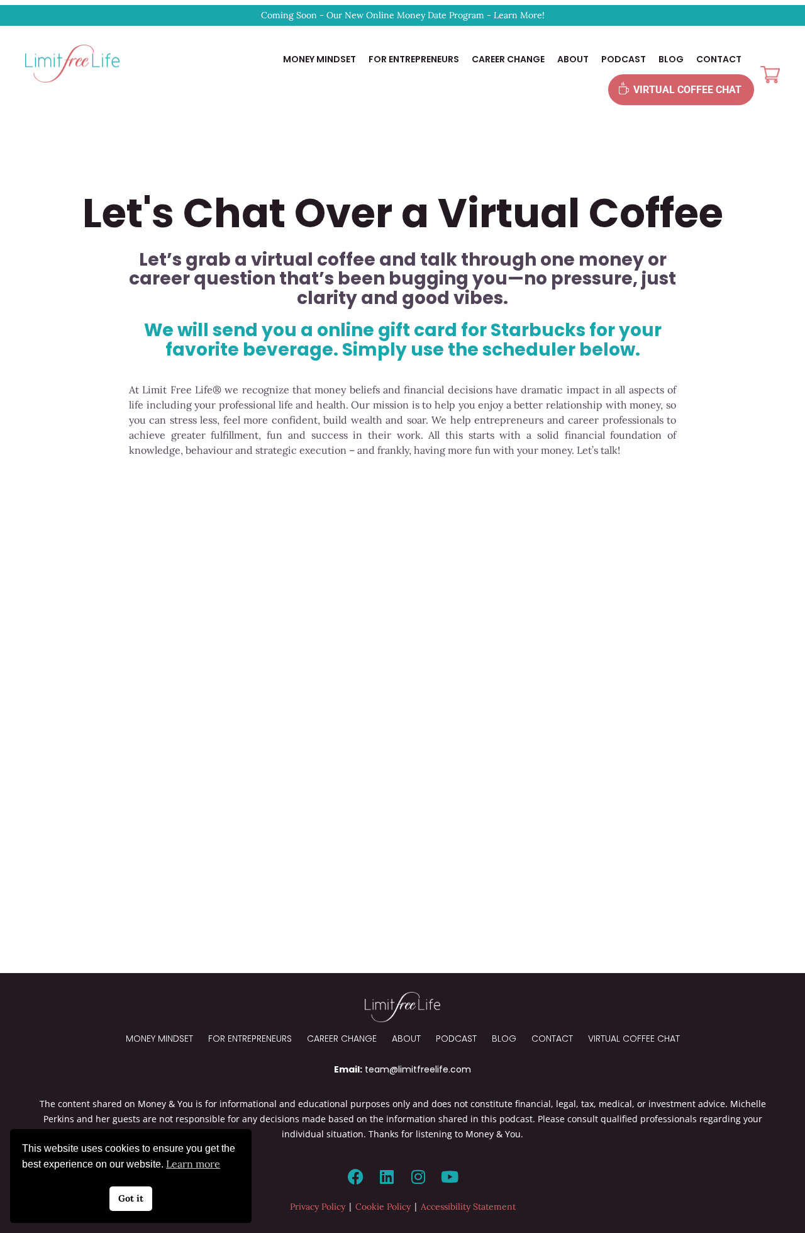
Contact (718, 59)
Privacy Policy (317, 1206)
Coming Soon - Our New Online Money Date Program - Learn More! (403, 15)
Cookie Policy (383, 1206)
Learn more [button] (193, 1163)
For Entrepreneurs (414, 59)
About (573, 59)
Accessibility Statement (468, 1206)
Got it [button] (130, 1198)
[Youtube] (449, 1177)
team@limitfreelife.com (418, 1069)
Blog (671, 59)
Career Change (508, 59)
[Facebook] (355, 1177)
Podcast (623, 59)
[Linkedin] (386, 1177)
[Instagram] (418, 1177)
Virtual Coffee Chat (687, 90)
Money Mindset (319, 59)
